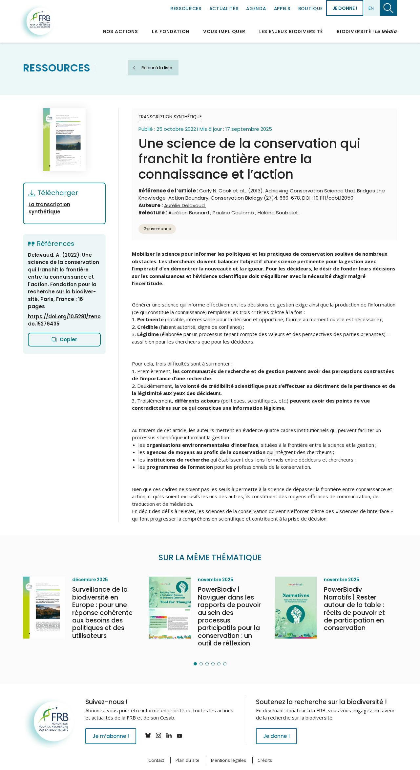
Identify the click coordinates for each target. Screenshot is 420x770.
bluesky (148, 735)
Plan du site (188, 760)
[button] (195, 663)
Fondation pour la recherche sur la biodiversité (37, 23)
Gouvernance (157, 228)
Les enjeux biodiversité (291, 32)
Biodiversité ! (367, 32)
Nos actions (120, 32)
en (371, 8)
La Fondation (170, 32)
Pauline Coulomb (233, 212)
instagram (158, 735)
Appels (282, 9)
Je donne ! (344, 8)
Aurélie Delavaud (185, 205)
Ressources (185, 9)
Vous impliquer (224, 32)
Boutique (310, 9)
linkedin (169, 735)
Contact (156, 760)
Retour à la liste (156, 67)
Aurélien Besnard (188, 212)
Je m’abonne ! (111, 736)
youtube (179, 735)
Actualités (224, 9)
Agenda (256, 9)
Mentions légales (228, 760)
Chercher (388, 8)
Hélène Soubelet (279, 212)
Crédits (265, 760)
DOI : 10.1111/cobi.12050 (327, 197)
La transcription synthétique (49, 208)
